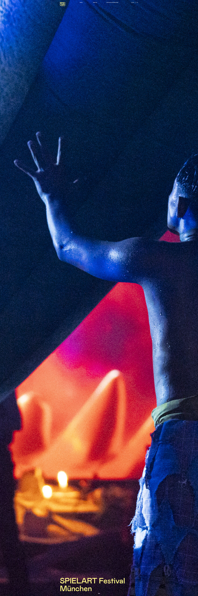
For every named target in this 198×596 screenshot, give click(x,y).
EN (137, 2)
